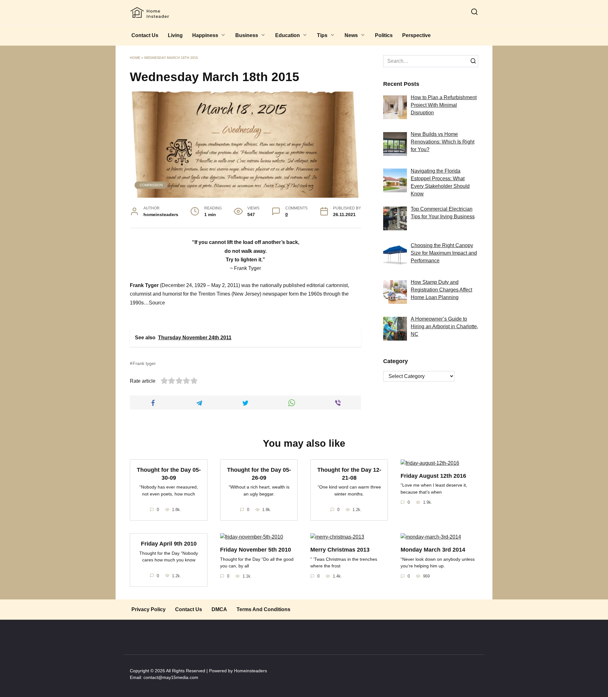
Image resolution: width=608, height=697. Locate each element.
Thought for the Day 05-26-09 (259, 474)
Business (246, 35)
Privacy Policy (148, 609)
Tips (322, 35)
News (351, 35)
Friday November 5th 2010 (255, 550)
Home (135, 58)
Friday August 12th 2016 (433, 476)
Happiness (205, 35)
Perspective (416, 35)
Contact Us (144, 35)
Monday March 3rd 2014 (433, 550)
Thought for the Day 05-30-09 (169, 474)
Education (287, 35)
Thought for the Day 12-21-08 (349, 474)
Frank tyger (144, 363)
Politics (384, 35)
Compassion (151, 185)
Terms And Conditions (263, 609)
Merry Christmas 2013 (340, 550)
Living (175, 35)
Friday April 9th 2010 (169, 543)
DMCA (219, 609)
